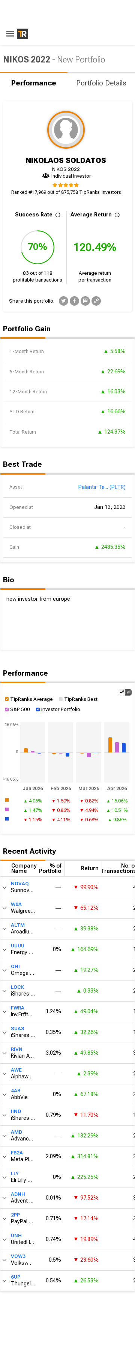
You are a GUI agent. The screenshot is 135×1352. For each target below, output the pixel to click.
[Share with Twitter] (63, 301)
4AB (15, 1090)
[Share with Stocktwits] (85, 301)
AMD (16, 1132)
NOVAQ (20, 883)
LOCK (17, 987)
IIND (16, 1111)
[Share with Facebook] (74, 301)
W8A (16, 904)
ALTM (18, 925)
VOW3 (18, 1256)
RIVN (16, 1049)
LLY (15, 1173)
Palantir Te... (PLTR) (102, 487)
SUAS (17, 1028)
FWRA (17, 1008)
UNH (16, 1235)
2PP (15, 1215)
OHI (15, 966)
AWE (16, 1070)
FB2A (17, 1153)
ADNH (18, 1194)
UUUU (17, 946)
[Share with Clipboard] (96, 301)
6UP (15, 1277)
